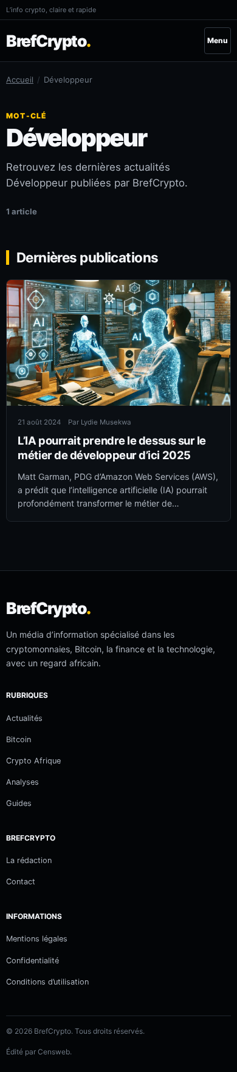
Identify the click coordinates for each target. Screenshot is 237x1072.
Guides (19, 803)
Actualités (24, 718)
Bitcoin (18, 739)
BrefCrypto (48, 41)
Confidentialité (32, 960)
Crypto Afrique (33, 760)
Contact (20, 881)
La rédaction (29, 860)
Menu (217, 40)
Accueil (19, 79)
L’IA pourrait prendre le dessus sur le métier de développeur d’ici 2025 (112, 448)
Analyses (22, 782)
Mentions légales (36, 938)
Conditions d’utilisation (47, 981)
